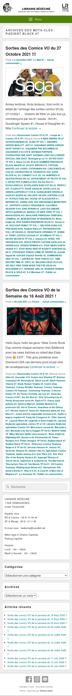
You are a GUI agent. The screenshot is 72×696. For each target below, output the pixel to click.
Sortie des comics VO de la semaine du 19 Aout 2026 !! (37, 615)
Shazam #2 (22, 450)
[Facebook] (29, 679)
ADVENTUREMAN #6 (17, 141)
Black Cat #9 (23, 162)
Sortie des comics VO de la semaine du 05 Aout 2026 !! (37, 623)
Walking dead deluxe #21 (29, 467)
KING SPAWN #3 (30, 208)
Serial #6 (10, 450)
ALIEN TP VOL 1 (37, 141)
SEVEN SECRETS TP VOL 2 (20, 238)
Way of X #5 (30, 470)
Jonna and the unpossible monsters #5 (36, 414)
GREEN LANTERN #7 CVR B (20, 192)
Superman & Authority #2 (33, 460)
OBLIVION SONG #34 (51, 225)
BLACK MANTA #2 (15, 165)
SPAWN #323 (12, 245)
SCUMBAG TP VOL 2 (51, 235)
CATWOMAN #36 (37, 168)
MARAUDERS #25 (15, 215)
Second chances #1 (38, 447)
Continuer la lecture (26, 128)
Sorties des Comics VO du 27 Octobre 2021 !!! (33, 51)
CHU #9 (10, 172)
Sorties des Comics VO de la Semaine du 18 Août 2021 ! (33, 293)
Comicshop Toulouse (39, 390)
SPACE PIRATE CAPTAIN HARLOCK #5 (44, 242)
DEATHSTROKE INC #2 (18, 178)
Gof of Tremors (29, 407)
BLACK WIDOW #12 (36, 165)
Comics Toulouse (53, 387)
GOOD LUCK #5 (51, 188)
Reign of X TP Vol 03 (16, 447)
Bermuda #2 (27, 380)
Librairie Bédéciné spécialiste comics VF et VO (36, 422)
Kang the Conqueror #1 (38, 417)
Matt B (40, 59)
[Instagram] (37, 679)
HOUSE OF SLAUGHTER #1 (44, 198)
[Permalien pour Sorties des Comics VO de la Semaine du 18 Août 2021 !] (34, 338)
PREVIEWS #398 (14, 228)
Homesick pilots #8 (50, 410)
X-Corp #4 (43, 470)
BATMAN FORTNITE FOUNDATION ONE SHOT (29, 153)
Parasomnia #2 (43, 437)
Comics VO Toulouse (16, 390)
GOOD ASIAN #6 (33, 188)
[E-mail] (45, 679)
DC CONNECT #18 (27, 175)
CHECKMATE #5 (56, 168)
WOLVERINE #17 (14, 268)
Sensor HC (55, 447)
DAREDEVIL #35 (42, 172)
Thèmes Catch (46, 691)
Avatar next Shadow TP (43, 377)
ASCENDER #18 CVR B (18, 151)
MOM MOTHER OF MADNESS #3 (38, 218)
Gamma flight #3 (26, 404)
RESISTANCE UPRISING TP (41, 232)
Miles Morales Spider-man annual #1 (28, 434)
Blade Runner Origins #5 (30, 383)
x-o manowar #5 (27, 474)
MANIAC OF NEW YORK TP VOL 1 (44, 212)
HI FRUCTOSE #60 (19, 198)
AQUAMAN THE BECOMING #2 (41, 148)
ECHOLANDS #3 (14, 185)
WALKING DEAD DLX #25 (48, 262)
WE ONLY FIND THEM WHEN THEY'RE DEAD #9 (31, 265)
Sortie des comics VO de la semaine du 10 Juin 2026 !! (36, 662)
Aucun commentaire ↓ (54, 301)
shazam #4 (41, 238)
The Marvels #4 (56, 460)
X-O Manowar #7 (35, 272)
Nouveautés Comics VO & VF (32, 135)
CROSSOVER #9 (23, 172)
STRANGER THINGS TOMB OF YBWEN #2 (34, 252)
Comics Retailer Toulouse (29, 387)
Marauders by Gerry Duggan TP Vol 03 (31, 430)
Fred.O (35, 301)
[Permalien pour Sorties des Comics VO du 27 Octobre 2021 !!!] (34, 99)
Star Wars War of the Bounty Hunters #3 (34, 455)
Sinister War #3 (37, 450)
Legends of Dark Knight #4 (42, 420)
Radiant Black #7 (33, 228)
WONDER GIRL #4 (33, 268)
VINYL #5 (29, 262)
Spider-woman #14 (26, 454)
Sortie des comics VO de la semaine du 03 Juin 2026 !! (36, 666)
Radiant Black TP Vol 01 (18, 444)
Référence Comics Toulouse (46, 444)
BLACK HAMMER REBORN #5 (47, 162)
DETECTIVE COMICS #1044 (22, 182)
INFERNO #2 (12, 202)
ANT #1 (29, 145)
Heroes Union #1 (19, 410)
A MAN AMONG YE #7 (52, 138)
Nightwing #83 (13, 437)
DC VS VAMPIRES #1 (49, 175)
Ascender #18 (22, 377)
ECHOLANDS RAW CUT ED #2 (40, 185)
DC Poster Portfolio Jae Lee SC (33, 394)
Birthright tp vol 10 (38, 158)
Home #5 (34, 410)
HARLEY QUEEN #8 (16, 195)
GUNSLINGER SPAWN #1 (50, 192)
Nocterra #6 (27, 437)
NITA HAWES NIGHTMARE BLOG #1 (35, 222)
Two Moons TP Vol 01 (39, 464)
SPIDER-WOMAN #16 (31, 245)
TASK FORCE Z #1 (44, 258)
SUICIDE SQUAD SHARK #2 (31, 255)
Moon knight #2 (56, 434)
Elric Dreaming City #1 (50, 397)
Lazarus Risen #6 (18, 420)
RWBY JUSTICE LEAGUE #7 (24, 235)
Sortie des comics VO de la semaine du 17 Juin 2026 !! (36, 658)
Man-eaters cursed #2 (42, 427)
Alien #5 (10, 377)
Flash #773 (40, 400)
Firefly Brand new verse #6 (20, 400)
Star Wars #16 (44, 454)
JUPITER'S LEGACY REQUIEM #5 (26, 205)
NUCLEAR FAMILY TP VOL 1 (24, 225)
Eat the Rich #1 (46, 182)
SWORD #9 (28, 258)
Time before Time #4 (16, 464)
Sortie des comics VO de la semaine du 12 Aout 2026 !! (37, 619)
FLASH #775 (17, 188)
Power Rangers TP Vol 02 (33, 440)
